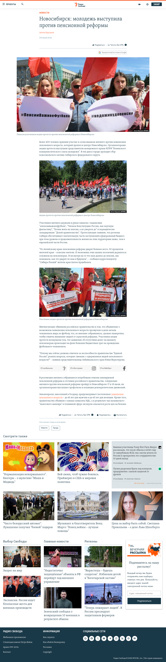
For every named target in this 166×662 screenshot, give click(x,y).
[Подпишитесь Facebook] (91, 638)
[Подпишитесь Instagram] (116, 638)
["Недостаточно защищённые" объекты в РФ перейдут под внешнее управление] (62, 556)
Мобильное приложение (14, 637)
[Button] (98, 45)
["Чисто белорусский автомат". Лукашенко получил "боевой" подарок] (28, 505)
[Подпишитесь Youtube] (103, 638)
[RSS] (122, 638)
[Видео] (140, 4)
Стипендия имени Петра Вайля (17, 642)
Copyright (47, 652)
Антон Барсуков (46, 33)
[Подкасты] (128, 638)
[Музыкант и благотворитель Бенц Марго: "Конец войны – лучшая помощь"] (83, 505)
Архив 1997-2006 (11, 647)
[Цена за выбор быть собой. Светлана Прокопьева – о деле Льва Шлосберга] (137, 505)
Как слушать (48, 637)
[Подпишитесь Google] (85, 638)
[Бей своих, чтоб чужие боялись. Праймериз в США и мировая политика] (83, 456)
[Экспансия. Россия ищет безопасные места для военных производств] (22, 586)
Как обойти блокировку (54, 642)
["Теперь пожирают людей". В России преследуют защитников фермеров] (103, 593)
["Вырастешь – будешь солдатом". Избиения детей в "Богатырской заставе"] (103, 556)
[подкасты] (147, 4)
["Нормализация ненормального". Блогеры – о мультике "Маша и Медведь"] (28, 456)
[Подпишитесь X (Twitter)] (97, 638)
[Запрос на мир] (22, 556)
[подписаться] (134, 638)
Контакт (7, 652)
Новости (44, 13)
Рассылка (47, 647)
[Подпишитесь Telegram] (110, 638)
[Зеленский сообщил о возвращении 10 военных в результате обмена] (62, 597)
